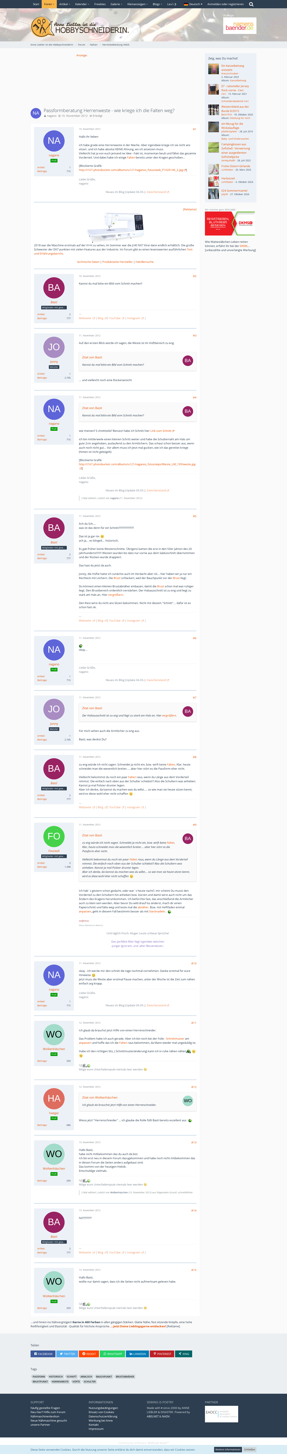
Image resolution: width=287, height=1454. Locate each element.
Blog (101, 318)
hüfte (76, 1381)
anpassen (85, 911)
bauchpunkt (104, 1376)
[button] (193, 4)
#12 (193, 1087)
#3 (194, 335)
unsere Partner (40, 1425)
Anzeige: (82, 55)
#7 (194, 697)
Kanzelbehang (238, 80)
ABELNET (153, 1416)
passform (39, 1376)
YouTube (115, 318)
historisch (56, 1376)
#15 (193, 1270)
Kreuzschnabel (229, 73)
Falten (131, 157)
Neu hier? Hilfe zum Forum (48, 1412)
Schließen (249, 1449)
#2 (194, 276)
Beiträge (42, 171)
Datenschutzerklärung (103, 1416)
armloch (86, 1376)
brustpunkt (40, 1381)
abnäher (143, 907)
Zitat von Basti (92, 357)
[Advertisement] (115, 80)
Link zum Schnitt (160, 431)
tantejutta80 (228, 160)
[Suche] (251, 4)
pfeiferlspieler (229, 131)
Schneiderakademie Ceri (235, 101)
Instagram (134, 318)
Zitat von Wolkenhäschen (99, 1097)
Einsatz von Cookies (101, 1412)
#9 (194, 825)
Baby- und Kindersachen (235, 138)
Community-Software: (143, 1443)
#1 (194, 129)
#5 (194, 516)
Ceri (223, 93)
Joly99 (224, 194)
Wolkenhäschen (119, 1192)
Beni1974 (226, 114)
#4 (194, 397)
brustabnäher (125, 1376)
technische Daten (88, 262)
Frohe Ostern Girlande (235, 166)
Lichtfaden (227, 169)
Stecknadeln (157, 911)
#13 (193, 1142)
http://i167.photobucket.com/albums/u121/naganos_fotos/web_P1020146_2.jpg (131, 170)
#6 (194, 638)
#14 (193, 1210)
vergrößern (115, 595)
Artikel (41, 167)
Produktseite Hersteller (117, 262)
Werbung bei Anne (101, 1420)
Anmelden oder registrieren (225, 4)
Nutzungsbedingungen (103, 1408)
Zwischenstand (156, 192)
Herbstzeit (228, 178)
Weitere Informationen (228, 1449)
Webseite (85, 318)
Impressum (96, 1429)
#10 (193, 963)
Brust (117, 578)
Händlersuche (145, 262)
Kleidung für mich (240, 118)
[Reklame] (189, 209)
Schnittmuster (175, 1038)
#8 (194, 757)
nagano (51, 116)
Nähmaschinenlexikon (45, 1416)
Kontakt (94, 1425)
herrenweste (60, 1381)
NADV (166, 1416)
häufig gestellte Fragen (45, 1408)
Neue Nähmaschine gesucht (49, 1420)
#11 (193, 1023)
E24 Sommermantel (234, 190)
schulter (90, 1381)
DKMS (243, 246)
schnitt (72, 1376)
